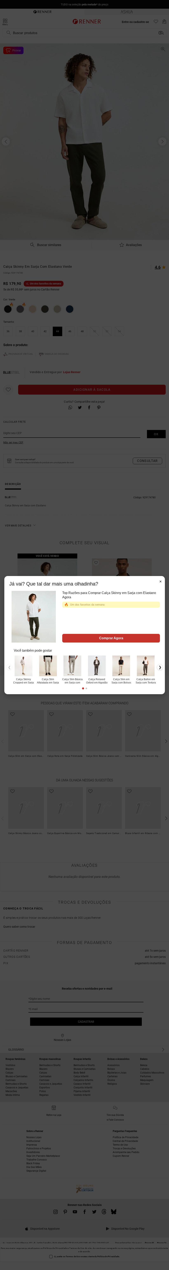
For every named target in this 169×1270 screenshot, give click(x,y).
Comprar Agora (111, 638)
